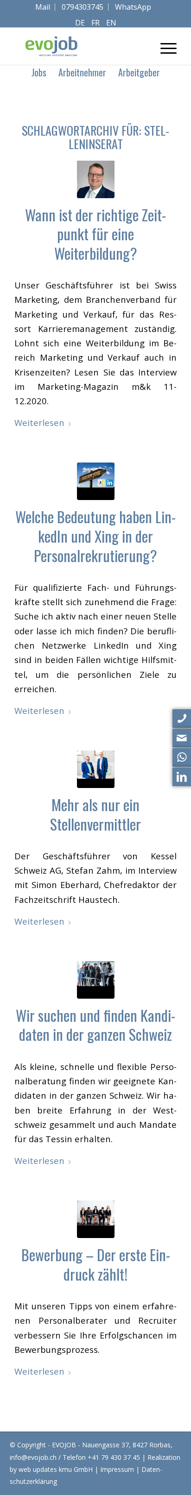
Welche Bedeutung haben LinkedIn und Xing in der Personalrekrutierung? (95, 536)
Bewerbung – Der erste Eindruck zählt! (95, 1264)
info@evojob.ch (33, 1457)
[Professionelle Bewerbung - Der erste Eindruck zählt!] (96, 1219)
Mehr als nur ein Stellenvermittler (95, 814)
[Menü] (164, 46)
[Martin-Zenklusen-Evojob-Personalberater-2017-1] (96, 179)
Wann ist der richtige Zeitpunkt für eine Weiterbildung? (95, 234)
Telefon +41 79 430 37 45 (101, 1457)
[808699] (96, 980)
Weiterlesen (39, 422)
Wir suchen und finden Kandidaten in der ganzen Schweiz (95, 1024)
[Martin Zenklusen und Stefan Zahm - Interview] (96, 769)
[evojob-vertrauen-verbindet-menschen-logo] (79, 46)
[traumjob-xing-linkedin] (96, 481)
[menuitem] (43, 7)
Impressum (117, 1469)
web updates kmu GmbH (56, 1469)
